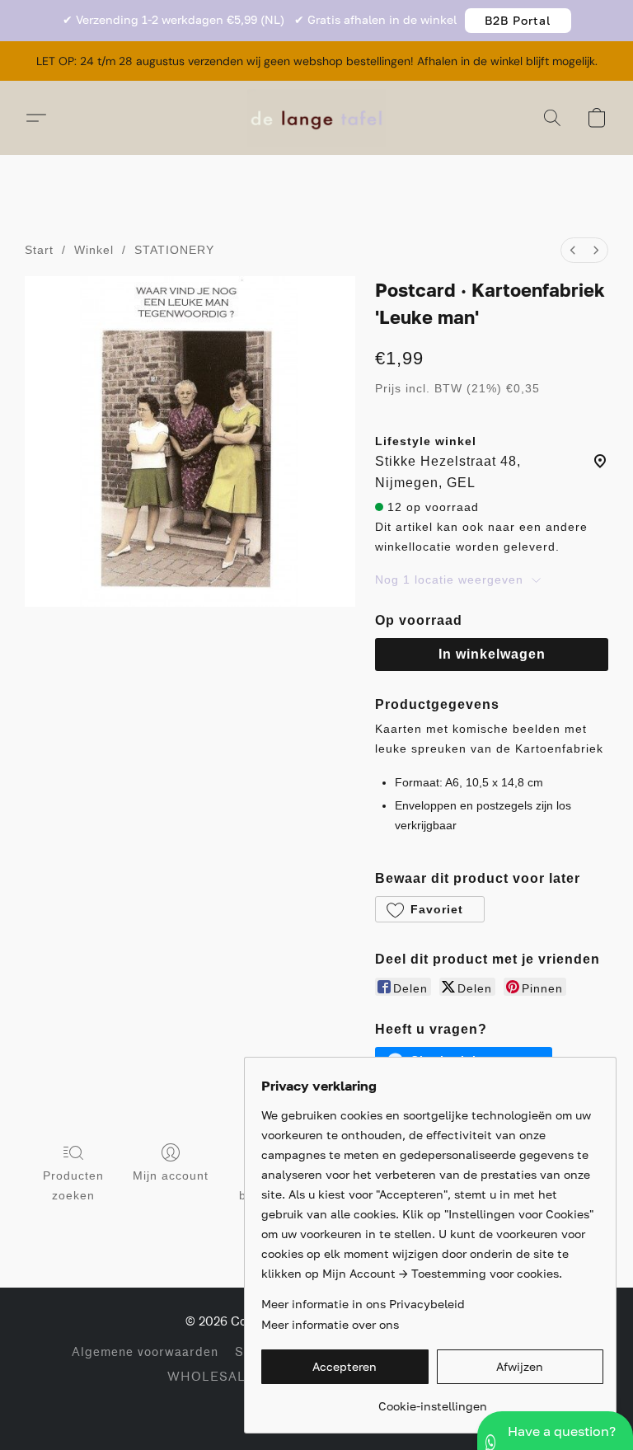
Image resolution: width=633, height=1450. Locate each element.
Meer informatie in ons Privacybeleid (363, 1304)
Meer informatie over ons (330, 1324)
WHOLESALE (211, 1377)
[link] (432, 1400)
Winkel (94, 249)
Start (39, 249)
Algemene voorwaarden (145, 1352)
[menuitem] (572, 250)
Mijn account (171, 1175)
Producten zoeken (73, 1185)
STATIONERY (174, 249)
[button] (518, 20)
